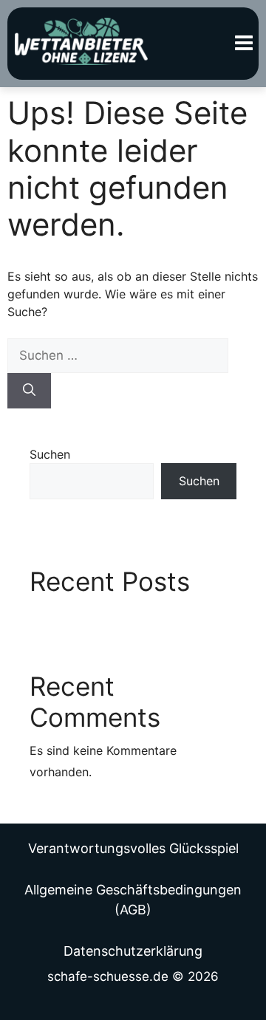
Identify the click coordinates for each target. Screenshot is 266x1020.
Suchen (50, 454)
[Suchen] (29, 390)
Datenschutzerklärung (133, 951)
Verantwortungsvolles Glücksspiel (133, 848)
